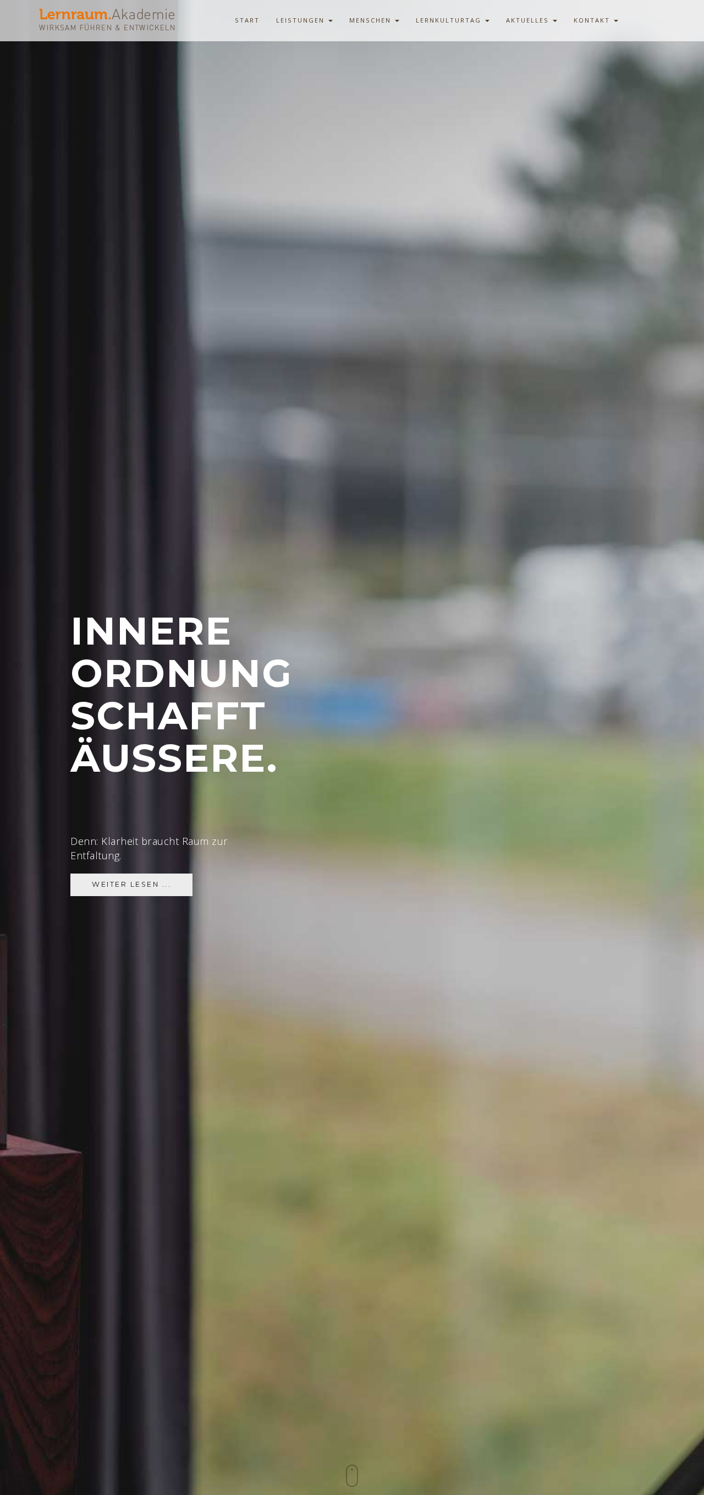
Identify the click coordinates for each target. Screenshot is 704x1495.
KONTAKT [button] (593, 20)
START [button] (247, 20)
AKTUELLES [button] (529, 20)
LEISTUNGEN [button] (301, 20)
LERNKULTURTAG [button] (450, 20)
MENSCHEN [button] (371, 20)
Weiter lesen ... (131, 884)
